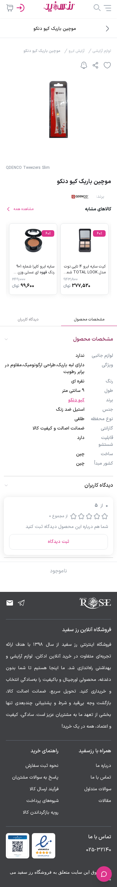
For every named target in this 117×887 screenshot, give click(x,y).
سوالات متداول (97, 789)
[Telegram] (21, 603)
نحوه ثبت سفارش (41, 765)
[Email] (10, 603)
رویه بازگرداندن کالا (40, 812)
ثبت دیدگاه (58, 541)
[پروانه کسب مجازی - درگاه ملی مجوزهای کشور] (17, 845)
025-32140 (98, 850)
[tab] (89, 319)
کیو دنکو (76, 400)
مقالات (104, 800)
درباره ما (103, 765)
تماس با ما (101, 777)
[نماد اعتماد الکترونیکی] (43, 845)
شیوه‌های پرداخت (42, 800)
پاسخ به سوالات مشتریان (35, 777)
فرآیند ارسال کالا (44, 789)
